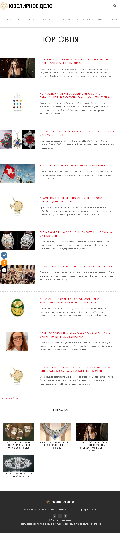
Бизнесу (41, 19)
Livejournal (54, 516)
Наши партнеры (80, 510)
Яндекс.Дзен (65, 516)
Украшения (79, 19)
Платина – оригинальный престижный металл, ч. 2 (18, 475)
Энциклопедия (10, 19)
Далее (14, 398)
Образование (95, 19)
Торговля (66, 19)
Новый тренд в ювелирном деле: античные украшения (76, 266)
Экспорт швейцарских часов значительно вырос (73, 166)
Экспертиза (28, 19)
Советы (93, 510)
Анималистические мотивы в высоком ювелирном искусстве (55, 445)
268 (8, 398)
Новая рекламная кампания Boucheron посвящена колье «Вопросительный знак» (92, 446)
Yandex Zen (60, 516)
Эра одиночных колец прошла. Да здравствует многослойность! (18, 445)
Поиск (114, 5)
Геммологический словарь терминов (39, 510)
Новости (53, 19)
